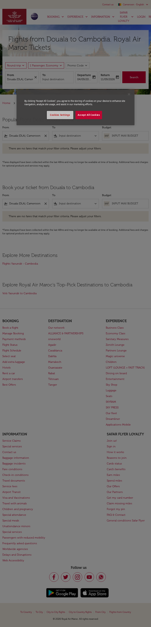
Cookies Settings (60, 114)
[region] (75, 107)
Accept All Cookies (89, 114)
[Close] (129, 94)
